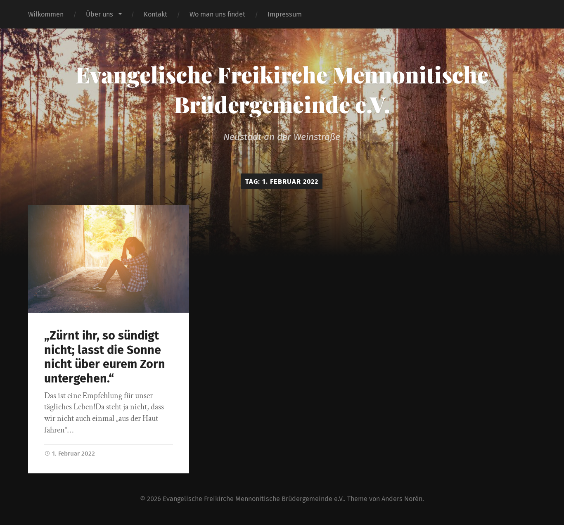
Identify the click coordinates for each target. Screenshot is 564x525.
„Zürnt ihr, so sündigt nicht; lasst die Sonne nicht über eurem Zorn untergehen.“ (104, 357)
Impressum (285, 14)
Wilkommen (46, 14)
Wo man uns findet (217, 14)
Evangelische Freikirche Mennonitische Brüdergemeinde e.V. (282, 89)
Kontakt (155, 14)
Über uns (99, 14)
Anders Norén (402, 499)
